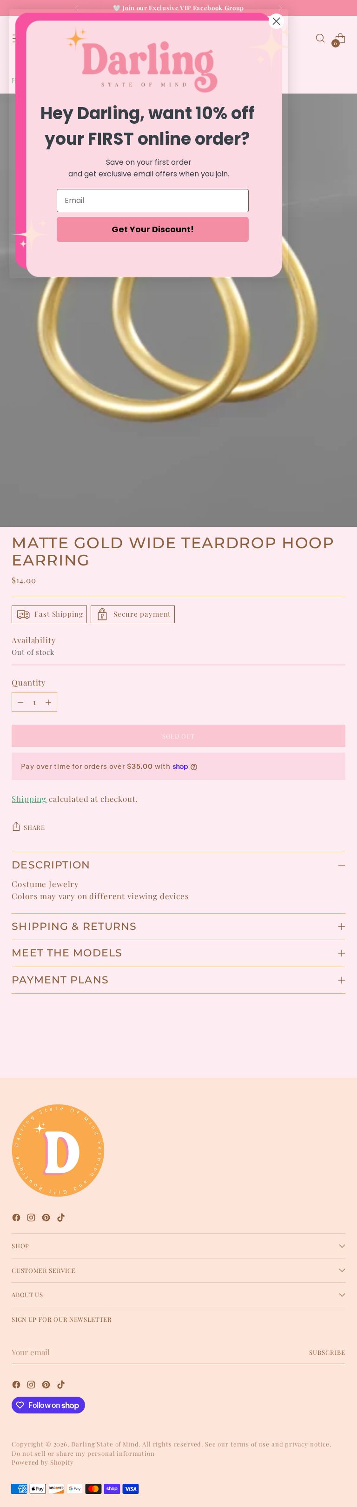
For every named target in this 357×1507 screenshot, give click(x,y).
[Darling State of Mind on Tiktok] (61, 1219)
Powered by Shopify (42, 1462)
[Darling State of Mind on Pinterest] (47, 1219)
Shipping (29, 799)
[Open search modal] (320, 38)
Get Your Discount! (153, 229)
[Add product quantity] (48, 702)
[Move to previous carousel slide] (316, 1046)
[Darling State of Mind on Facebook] (17, 1219)
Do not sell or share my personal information (83, 1453)
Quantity (29, 682)
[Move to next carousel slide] (337, 1046)
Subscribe (327, 1352)
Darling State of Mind (105, 1444)
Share (34, 827)
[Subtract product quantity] (20, 702)
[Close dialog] (276, 21)
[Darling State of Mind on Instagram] (32, 1219)
